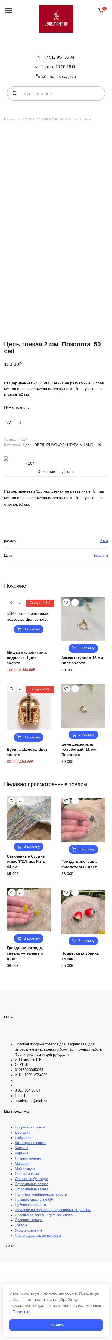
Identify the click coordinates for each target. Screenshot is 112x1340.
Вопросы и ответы (30, 1127)
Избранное (23, 1138)
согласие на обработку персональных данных (53, 1210)
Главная (9, 119)
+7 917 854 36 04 (58, 57)
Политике (21, 1311)
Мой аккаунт (25, 1169)
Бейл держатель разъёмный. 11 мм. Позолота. (79, 749)
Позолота (100, 555)
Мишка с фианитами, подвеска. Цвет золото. (27, 657)
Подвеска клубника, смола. (80, 956)
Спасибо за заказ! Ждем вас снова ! (45, 1215)
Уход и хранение (28, 1230)
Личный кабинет (28, 1158)
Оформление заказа (31, 1184)
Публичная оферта (30, 1205)
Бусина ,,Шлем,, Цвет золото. (27, 752)
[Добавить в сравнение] (19, 422)
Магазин (22, 1164)
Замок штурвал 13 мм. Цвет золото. (82, 660)
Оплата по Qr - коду (31, 1179)
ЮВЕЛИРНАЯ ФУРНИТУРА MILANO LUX (49, 119)
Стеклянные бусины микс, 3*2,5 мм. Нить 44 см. (26, 861)
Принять (56, 1325)
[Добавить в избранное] (8, 422)
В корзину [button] (32, 629)
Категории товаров (30, 1143)
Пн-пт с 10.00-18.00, (59, 66)
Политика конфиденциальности (41, 1194)
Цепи (87, 119)
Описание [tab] (46, 471)
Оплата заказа (27, 1174)
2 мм (104, 541)
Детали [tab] (68, 471)
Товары (21, 1225)
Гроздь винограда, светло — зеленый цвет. (25, 953)
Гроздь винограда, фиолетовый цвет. (79, 864)
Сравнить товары (29, 1220)
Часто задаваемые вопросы (38, 1236)
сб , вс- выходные (59, 76)
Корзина (21, 1148)
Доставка (22, 1132)
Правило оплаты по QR (34, 1200)
